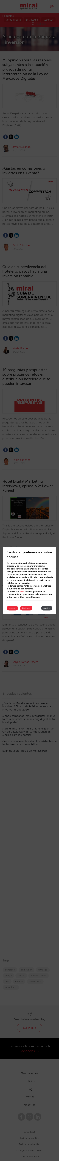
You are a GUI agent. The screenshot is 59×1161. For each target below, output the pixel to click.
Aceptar (12, 608)
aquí (22, 591)
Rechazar (26, 608)
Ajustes (46, 608)
